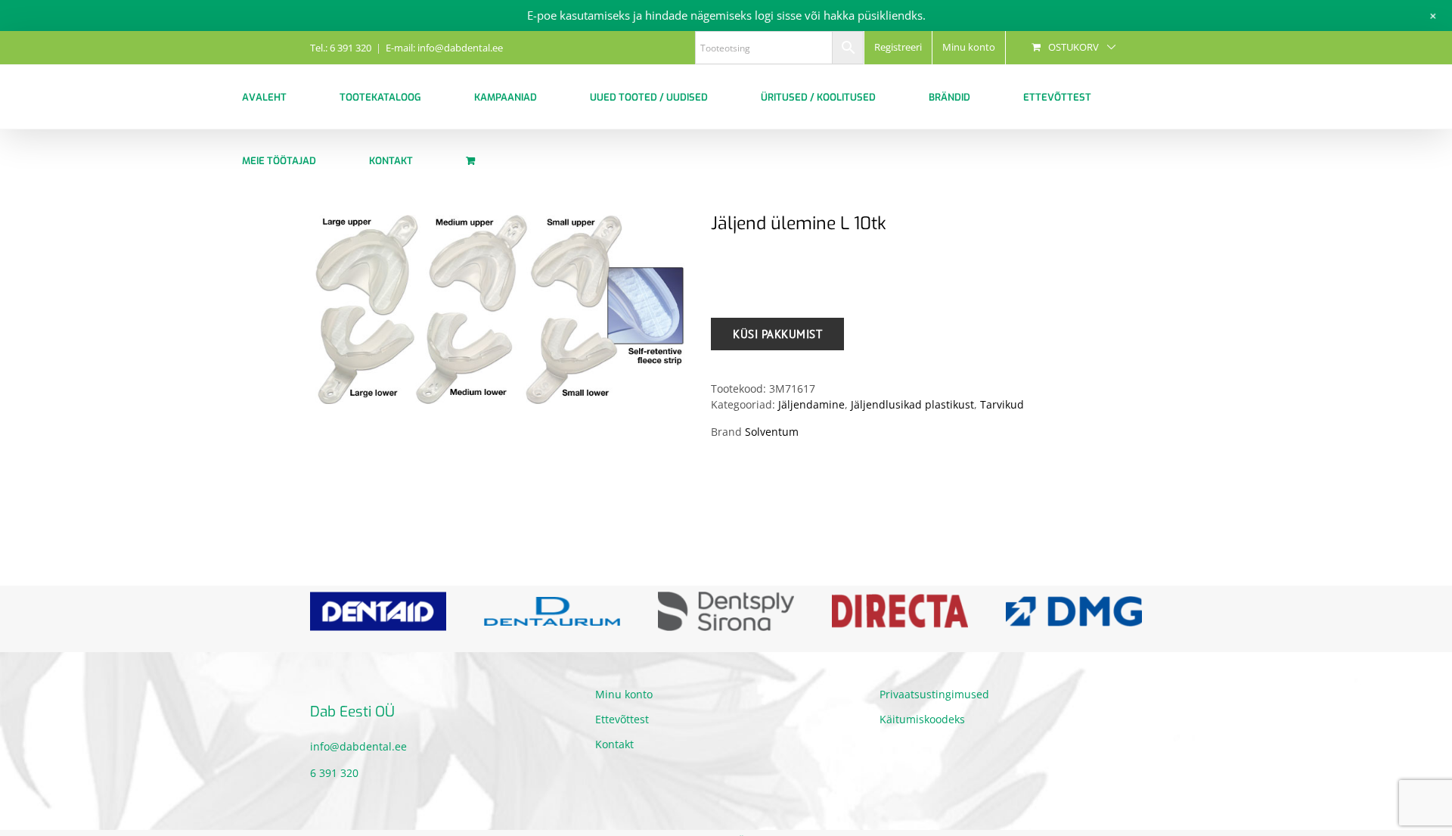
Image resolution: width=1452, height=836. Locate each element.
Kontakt (614, 744)
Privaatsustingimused (934, 694)
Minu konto (624, 694)
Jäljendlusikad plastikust (912, 404)
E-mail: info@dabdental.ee (444, 47)
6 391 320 (334, 773)
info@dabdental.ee (358, 746)
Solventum (772, 431)
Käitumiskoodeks (922, 719)
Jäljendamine (811, 404)
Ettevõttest (622, 719)
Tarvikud (1002, 404)
